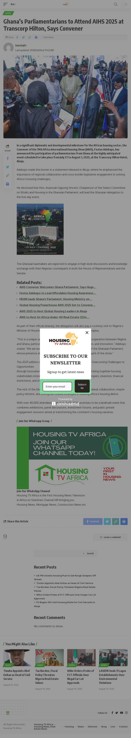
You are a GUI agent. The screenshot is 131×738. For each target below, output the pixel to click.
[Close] (87, 332)
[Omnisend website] (65, 402)
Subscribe (82, 386)
